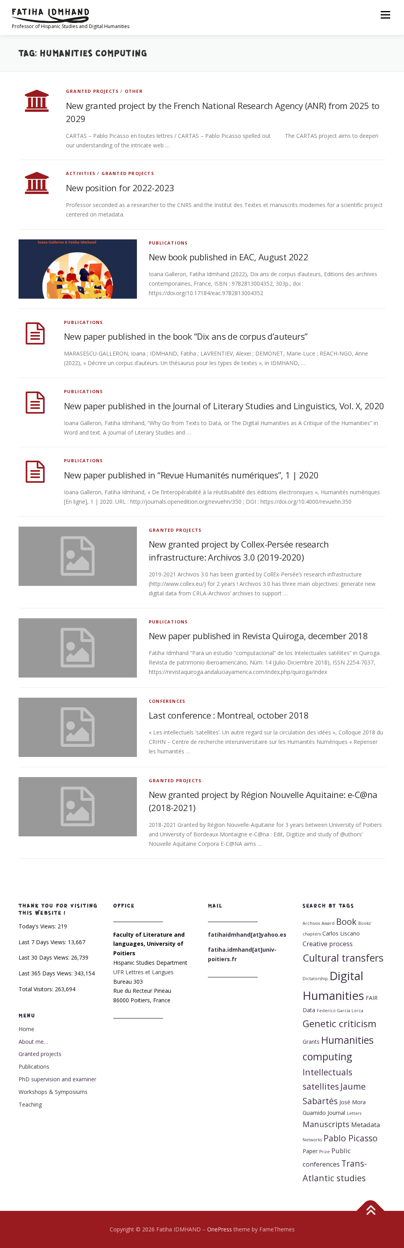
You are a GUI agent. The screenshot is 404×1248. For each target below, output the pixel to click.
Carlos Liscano (341, 933)
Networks (312, 1140)
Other (134, 91)
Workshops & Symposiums (53, 1092)
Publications (168, 243)
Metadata (365, 1124)
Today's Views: (38, 926)
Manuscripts (326, 1124)
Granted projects (92, 91)
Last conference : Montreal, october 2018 (229, 715)
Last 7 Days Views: (43, 942)
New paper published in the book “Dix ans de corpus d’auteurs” (185, 336)
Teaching (30, 1104)
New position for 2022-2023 (120, 188)
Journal (336, 1112)
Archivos (311, 923)
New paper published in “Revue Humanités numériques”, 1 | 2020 (191, 475)
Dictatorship (315, 978)
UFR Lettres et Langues (143, 972)
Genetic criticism (339, 1023)
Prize (324, 1151)
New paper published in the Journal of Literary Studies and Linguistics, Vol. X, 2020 (224, 406)
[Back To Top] (371, 1211)
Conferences (167, 701)
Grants (311, 1041)
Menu (385, 15)
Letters (354, 1113)
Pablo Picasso (351, 1138)
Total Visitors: (37, 989)
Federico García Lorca (340, 1010)
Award (328, 923)
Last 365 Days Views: (46, 973)
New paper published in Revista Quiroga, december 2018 (258, 636)
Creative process (328, 943)
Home (26, 1029)
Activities (80, 173)
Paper (310, 1151)
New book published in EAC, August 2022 (228, 257)
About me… (33, 1041)
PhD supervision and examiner (57, 1079)
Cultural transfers (343, 957)
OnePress (219, 1229)
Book (346, 921)
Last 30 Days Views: (45, 957)
